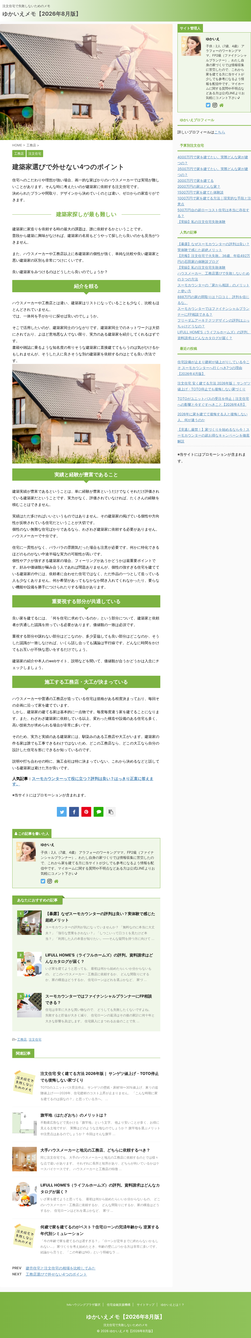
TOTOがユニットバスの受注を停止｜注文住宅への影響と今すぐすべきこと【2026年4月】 (213, 401)
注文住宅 (35, 1039)
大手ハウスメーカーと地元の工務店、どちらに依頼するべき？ (95, 1150)
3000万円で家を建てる (195, 180)
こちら (219, 132)
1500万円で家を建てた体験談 (200, 192)
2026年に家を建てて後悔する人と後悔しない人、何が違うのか (212, 417)
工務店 (22, 1039)
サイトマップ (145, 1304)
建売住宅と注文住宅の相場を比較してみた (61, 1268)
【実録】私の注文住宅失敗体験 (201, 222)
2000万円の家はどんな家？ (198, 186)
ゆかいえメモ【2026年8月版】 (41, 14)
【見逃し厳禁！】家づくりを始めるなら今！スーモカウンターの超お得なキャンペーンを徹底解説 (213, 435)
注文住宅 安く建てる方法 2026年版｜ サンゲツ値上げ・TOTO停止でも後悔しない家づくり (214, 386)
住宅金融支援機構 (118, 1304)
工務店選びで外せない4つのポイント (56, 1274)
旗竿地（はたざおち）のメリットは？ (73, 1115)
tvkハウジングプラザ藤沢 (83, 1304)
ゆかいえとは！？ (172, 1304)
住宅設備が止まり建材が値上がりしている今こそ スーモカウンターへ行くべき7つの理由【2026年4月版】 (213, 368)
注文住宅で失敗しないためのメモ (125, 1325)
